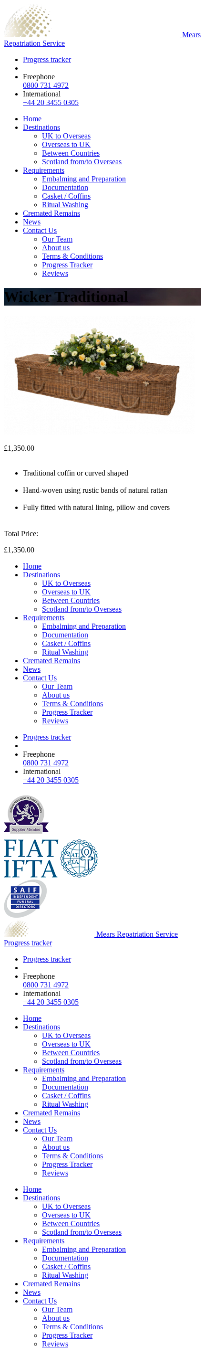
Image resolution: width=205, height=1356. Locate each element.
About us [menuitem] (56, 248)
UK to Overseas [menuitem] (66, 136)
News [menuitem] (32, 222)
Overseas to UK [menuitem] (66, 144)
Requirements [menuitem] (43, 170)
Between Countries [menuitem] (71, 153)
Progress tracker (47, 59)
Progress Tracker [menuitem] (67, 265)
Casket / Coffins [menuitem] (66, 196)
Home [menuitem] (32, 119)
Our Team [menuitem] (57, 239)
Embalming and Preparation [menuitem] (84, 179)
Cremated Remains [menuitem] (51, 213)
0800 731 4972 (46, 85)
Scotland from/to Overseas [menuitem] (82, 162)
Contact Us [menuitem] (40, 230)
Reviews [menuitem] (55, 273)
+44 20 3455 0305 (51, 102)
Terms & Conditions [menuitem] (72, 256)
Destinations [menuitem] (41, 127)
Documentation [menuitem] (65, 187)
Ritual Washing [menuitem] (65, 205)
